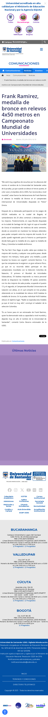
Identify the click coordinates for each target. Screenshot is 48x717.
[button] (5, 712)
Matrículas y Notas (9, 505)
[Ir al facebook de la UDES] (8, 490)
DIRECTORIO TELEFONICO (24, 685)
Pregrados (19, 546)
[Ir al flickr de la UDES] (33, 490)
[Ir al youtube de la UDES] (27, 490)
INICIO (24, 674)
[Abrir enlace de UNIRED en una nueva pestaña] (18, 705)
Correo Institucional (39, 497)
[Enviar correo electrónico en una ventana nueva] (24, 662)
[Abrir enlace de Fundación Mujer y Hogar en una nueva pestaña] (29, 705)
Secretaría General (39, 502)
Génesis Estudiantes (24, 505)
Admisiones (9, 501)
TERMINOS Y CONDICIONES (24, 679)
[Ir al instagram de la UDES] (15, 490)
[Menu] (41, 49)
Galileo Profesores (24, 500)
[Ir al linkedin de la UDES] (40, 490)
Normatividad (39, 506)
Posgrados (31, 546)
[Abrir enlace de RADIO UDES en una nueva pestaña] (7, 705)
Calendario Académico (8, 497)
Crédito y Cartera (9, 510)
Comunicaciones (12, 71)
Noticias (27, 71)
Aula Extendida (24, 509)
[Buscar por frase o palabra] (45, 42)
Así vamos (8, 455)
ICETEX (24, 496)
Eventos (39, 71)
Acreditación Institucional (39, 510)
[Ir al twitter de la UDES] (21, 490)
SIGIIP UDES (24, 513)
